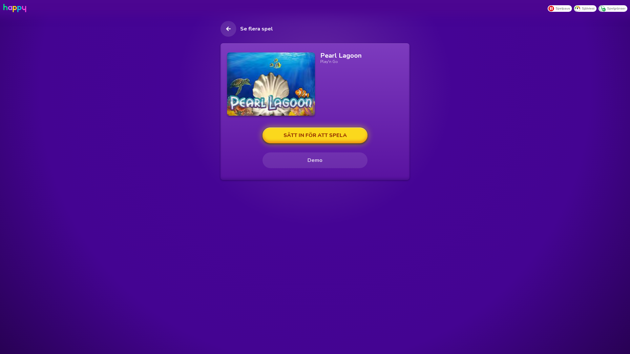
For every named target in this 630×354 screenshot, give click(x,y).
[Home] (14, 8)
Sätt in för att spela (315, 135)
